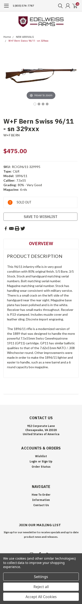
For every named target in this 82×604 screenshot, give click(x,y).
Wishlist (41, 456)
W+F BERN (11, 135)
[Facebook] (5, 228)
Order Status (41, 466)
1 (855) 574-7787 (23, 5)
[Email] (11, 228)
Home (7, 37)
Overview (41, 243)
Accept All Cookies (41, 596)
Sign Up (47, 461)
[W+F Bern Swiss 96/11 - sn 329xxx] (34, 104)
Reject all (41, 586)
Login (33, 461)
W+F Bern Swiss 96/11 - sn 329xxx (28, 40)
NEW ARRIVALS (25, 37)
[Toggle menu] (6, 8)
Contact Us (41, 505)
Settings (41, 576)
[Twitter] (22, 228)
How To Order (41, 494)
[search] (59, 5)
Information (41, 500)
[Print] (17, 228)
